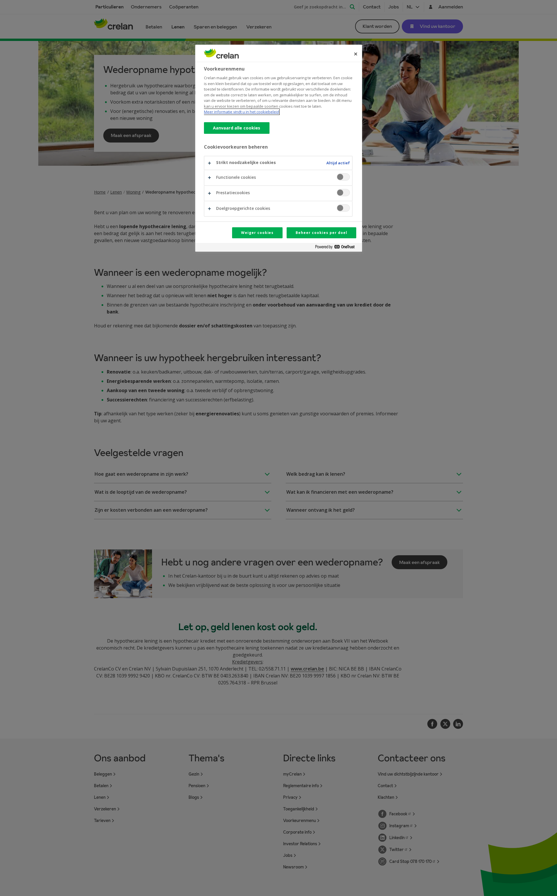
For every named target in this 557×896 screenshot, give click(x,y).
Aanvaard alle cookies (237, 128)
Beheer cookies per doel (321, 232)
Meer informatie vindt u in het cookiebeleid (241, 111)
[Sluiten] (355, 54)
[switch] (343, 177)
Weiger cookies (257, 232)
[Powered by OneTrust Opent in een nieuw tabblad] (337, 248)
